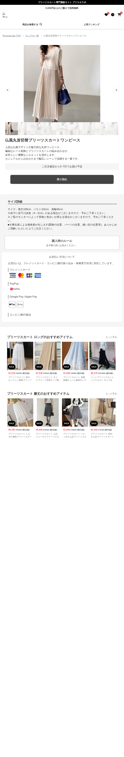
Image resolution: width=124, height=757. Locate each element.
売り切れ (62, 179)
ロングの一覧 (32, 35)
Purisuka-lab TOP (12, 35)
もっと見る (111, 337)
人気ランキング (92, 24)
